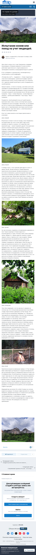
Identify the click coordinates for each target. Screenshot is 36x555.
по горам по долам (9, 12)
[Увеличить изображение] (18, 150)
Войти (18, 515)
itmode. (21, 525)
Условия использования (7, 551)
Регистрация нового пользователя (18, 504)
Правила (3, 549)
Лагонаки (20, 56)
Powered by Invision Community (18, 544)
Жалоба (5, 447)
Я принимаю (30, 550)
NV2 (6, 14)
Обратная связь (27, 537)
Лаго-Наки (12, 14)
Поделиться (9, 454)
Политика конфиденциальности (12, 537)
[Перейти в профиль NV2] (3, 57)
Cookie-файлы (18, 539)
